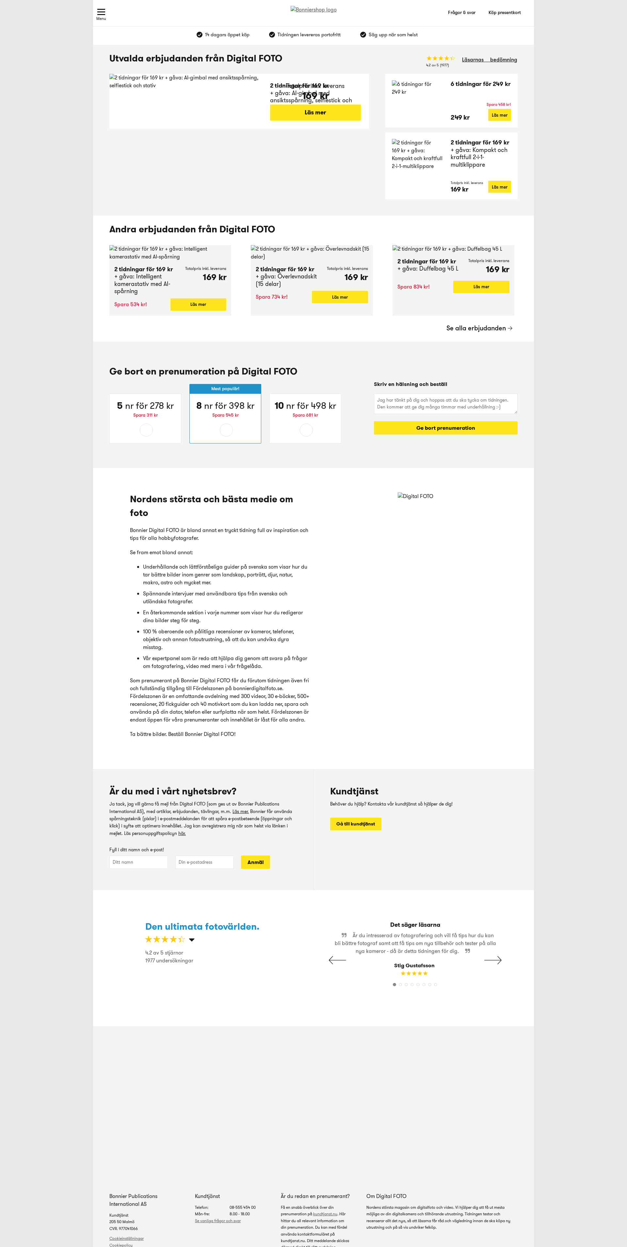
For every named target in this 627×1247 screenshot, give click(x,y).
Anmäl (256, 862)
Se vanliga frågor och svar (218, 1220)
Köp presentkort (505, 12)
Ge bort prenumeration (445, 428)
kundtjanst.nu (325, 1214)
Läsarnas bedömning (489, 59)
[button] (493, 960)
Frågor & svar (461, 12)
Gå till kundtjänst (355, 824)
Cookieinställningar (126, 1238)
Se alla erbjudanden (476, 328)
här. (182, 833)
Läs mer (315, 112)
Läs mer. (241, 811)
